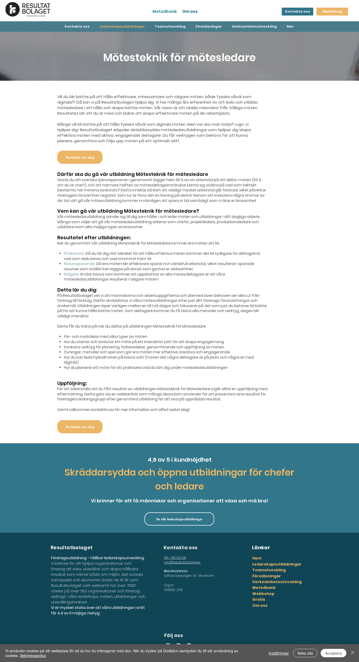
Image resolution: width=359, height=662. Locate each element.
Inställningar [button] (279, 653)
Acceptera (333, 653)
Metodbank (164, 11)
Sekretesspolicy (33, 655)
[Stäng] (353, 653)
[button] (79, 157)
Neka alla (305, 653)
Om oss (190, 11)
